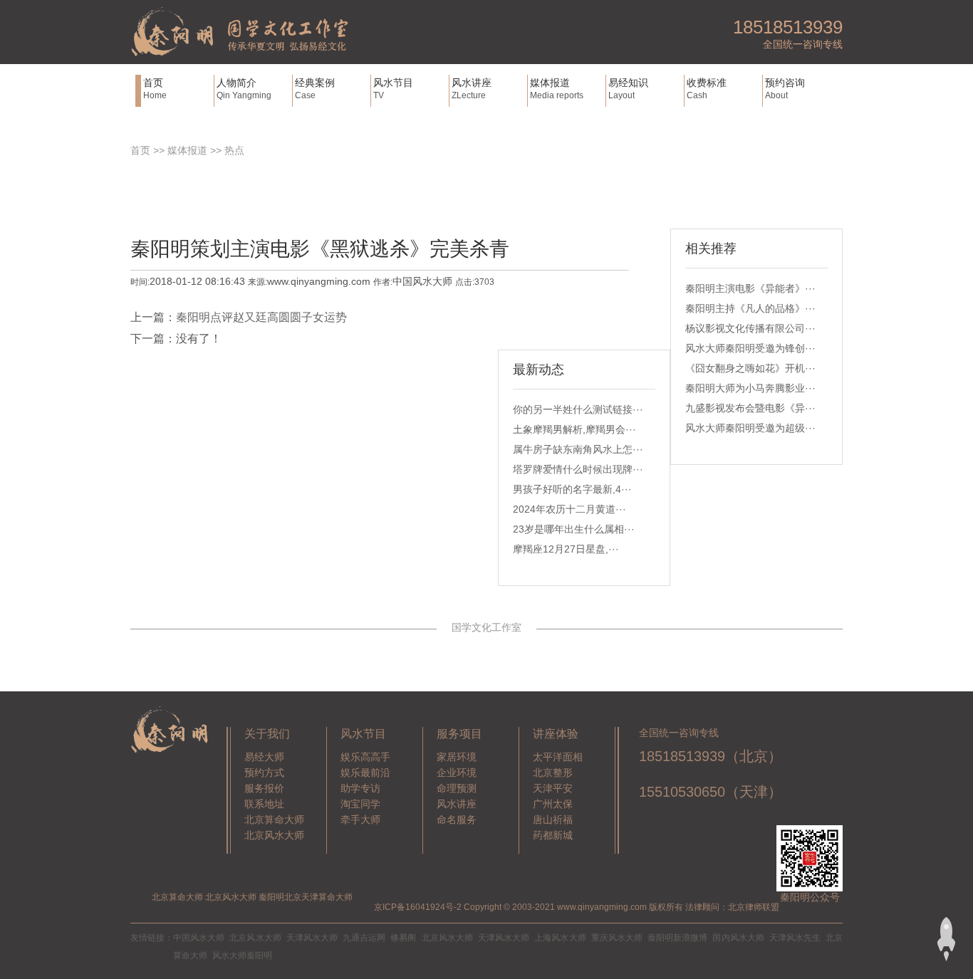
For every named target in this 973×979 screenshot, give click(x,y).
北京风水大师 (274, 835)
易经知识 (628, 88)
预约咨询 (785, 88)
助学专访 (360, 788)
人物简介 (244, 88)
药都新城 (553, 835)
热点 (234, 150)
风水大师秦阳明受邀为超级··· (750, 428)
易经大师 (264, 757)
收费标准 (707, 88)
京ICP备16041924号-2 (418, 907)
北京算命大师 (274, 819)
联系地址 (264, 804)
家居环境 (457, 757)
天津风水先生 (795, 938)
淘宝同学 (360, 804)
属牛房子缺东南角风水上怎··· (578, 449)
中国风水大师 (198, 938)
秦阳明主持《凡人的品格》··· (750, 308)
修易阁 (403, 938)
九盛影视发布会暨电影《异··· (750, 408)
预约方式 (264, 772)
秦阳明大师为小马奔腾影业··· (750, 388)
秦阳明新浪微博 (677, 938)
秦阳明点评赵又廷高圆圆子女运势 (261, 317)
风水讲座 (471, 88)
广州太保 (553, 804)
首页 (155, 88)
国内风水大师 (738, 938)
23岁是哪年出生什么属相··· (574, 529)
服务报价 (264, 788)
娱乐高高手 (365, 757)
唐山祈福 (553, 819)
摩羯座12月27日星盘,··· (566, 549)
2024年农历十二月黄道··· (569, 509)
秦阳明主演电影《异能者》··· (750, 288)
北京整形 (553, 772)
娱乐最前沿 (365, 772)
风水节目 (393, 88)
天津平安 (553, 788)
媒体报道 (556, 88)
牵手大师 (360, 819)
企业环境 (457, 772)
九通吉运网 (364, 938)
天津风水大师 (312, 938)
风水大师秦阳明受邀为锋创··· (750, 348)
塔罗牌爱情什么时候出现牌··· (578, 469)
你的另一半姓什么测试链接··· (578, 409)
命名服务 (457, 819)
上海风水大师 (560, 938)
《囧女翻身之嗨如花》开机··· (750, 368)
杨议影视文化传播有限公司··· (750, 328)
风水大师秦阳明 (242, 955)
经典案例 (315, 88)
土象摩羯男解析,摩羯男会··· (574, 429)
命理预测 (457, 788)
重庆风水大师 (616, 938)
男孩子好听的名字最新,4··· (572, 489)
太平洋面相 (558, 757)
